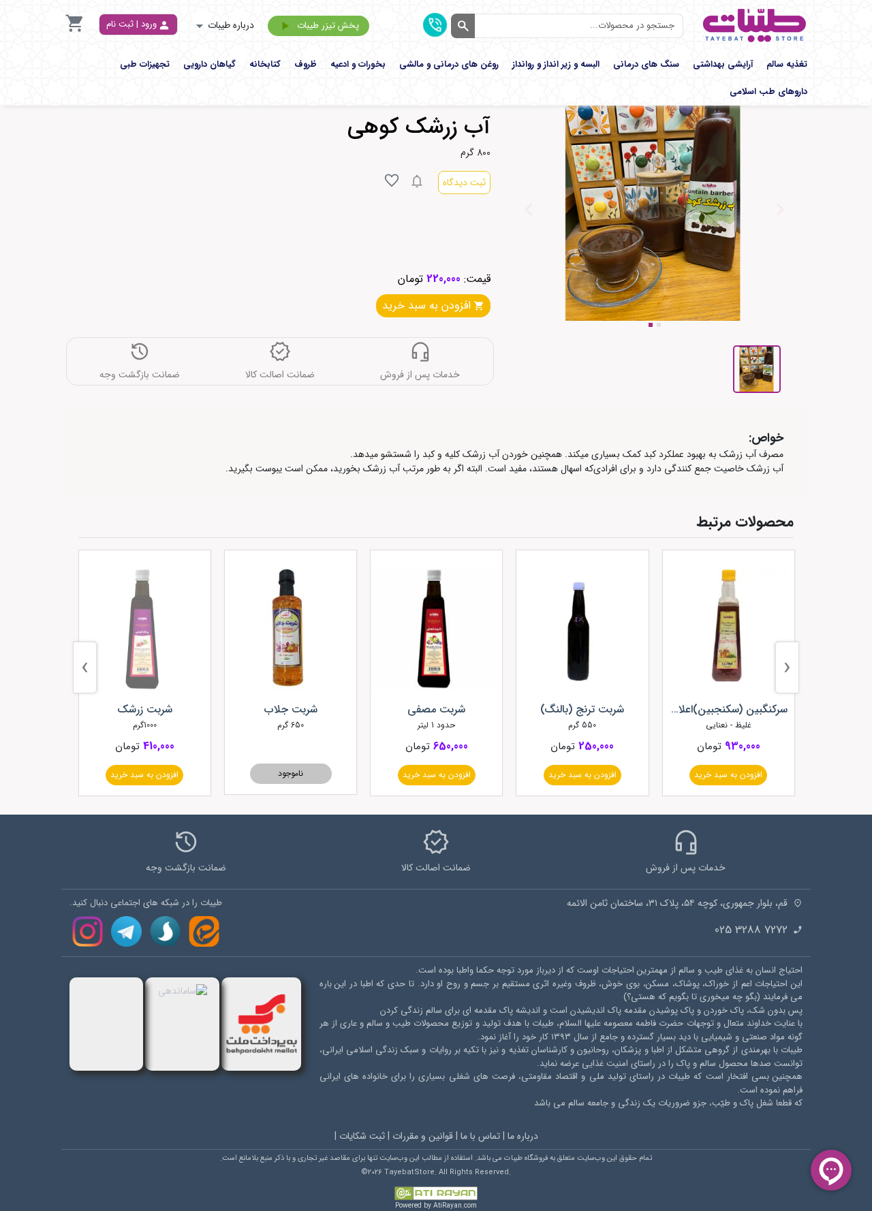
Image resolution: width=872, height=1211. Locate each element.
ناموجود (290, 773)
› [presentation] (85, 668)
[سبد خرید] (75, 31)
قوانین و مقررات (422, 1136)
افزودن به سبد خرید (728, 774)
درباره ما (523, 1136)
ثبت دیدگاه (464, 182)
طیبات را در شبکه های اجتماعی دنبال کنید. (145, 903)
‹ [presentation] (787, 668)
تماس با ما (480, 1136)
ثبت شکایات (362, 1136)
